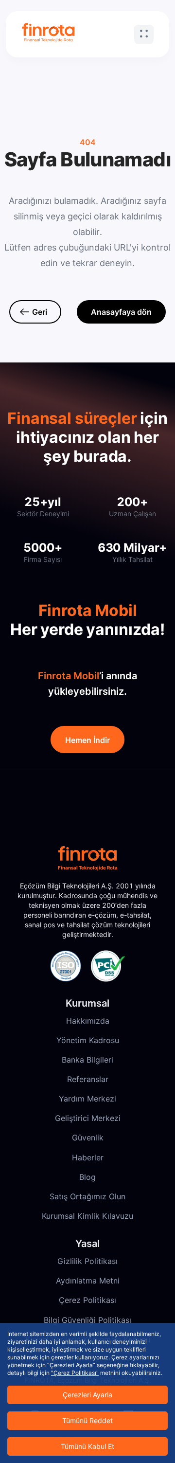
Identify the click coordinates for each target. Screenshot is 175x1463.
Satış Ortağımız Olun (87, 1196)
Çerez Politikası (87, 1300)
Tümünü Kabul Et (87, 1446)
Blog (87, 1177)
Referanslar (87, 1079)
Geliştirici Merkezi (88, 1118)
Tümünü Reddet (87, 1420)
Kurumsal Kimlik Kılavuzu (87, 1216)
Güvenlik (88, 1137)
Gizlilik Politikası (87, 1261)
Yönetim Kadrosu (87, 1040)
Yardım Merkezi (87, 1098)
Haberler (88, 1157)
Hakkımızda (87, 1021)
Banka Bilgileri (87, 1060)
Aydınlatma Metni (88, 1280)
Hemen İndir (87, 740)
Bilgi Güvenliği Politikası (87, 1320)
